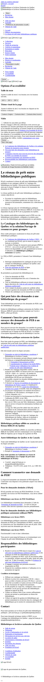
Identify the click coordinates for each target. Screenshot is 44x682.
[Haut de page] (2, 680)
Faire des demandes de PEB (14, 267)
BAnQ (3, 5)
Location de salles (11, 638)
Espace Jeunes (10, 53)
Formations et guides (12, 49)
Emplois (8, 642)
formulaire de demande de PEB (11, 504)
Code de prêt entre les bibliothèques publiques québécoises (23, 552)
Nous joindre (9, 72)
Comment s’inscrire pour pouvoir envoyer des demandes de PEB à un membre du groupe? (24, 154)
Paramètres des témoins (13, 643)
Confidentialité (10, 75)
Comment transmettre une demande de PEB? (20, 157)
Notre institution (10, 55)
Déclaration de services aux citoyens (17, 636)
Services (8, 43)
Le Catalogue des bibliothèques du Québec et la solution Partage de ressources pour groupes (24, 147)
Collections (9, 41)
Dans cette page (7, 142)
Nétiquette (8, 630)
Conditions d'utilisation (13, 651)
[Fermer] (8, 79)
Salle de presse (10, 628)
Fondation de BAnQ (12, 647)
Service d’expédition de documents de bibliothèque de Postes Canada (22, 384)
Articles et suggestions (12, 47)
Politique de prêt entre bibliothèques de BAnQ (23, 561)
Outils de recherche (11, 45)
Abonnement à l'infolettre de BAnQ (17, 640)
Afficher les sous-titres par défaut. (14, 123)
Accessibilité (9, 73)
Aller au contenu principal (9, 2)
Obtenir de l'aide (10, 655)
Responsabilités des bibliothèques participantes (21, 159)
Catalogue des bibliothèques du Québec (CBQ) (23, 239)
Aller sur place (10, 645)
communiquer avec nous (31, 138)
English (7, 658)
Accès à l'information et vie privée (16, 632)
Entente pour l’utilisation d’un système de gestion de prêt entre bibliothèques (23, 367)
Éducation (8, 51)
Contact (7, 161)
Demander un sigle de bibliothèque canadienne (21, 354)
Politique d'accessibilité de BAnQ (31, 130)
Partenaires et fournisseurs (14, 634)
